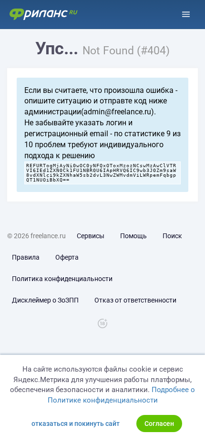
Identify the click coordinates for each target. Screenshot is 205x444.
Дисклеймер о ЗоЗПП (45, 300)
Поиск (172, 236)
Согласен (159, 423)
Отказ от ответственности (135, 300)
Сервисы (90, 236)
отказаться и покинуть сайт (75, 423)
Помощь (133, 236)
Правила (26, 257)
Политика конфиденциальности (62, 279)
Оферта (67, 257)
